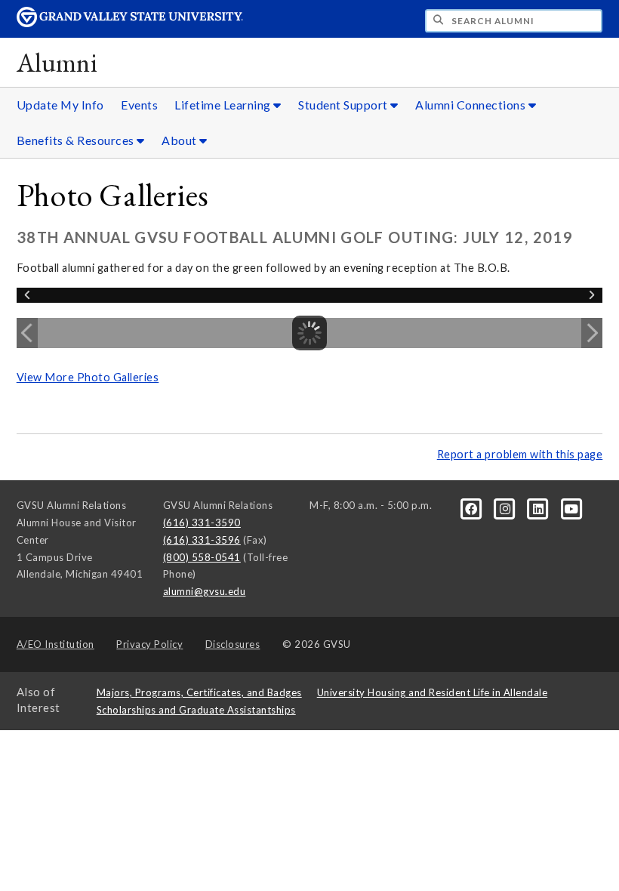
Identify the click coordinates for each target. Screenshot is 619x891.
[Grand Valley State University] (130, 23)
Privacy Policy (149, 644)
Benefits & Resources (77, 140)
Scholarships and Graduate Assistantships (196, 710)
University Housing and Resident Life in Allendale (432, 692)
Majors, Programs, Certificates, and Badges (199, 692)
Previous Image (27, 333)
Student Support (344, 104)
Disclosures (232, 644)
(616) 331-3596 (202, 540)
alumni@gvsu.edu (204, 591)
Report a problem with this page (520, 454)
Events (139, 104)
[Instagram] (505, 508)
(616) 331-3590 (202, 522)
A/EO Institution (55, 644)
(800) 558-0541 (202, 557)
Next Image (591, 333)
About (180, 140)
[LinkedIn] (539, 508)
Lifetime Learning (223, 104)
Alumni (57, 62)
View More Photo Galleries (88, 377)
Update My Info (60, 104)
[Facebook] (472, 508)
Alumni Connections (471, 104)
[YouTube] (571, 508)
